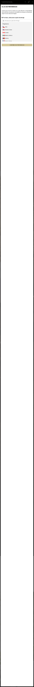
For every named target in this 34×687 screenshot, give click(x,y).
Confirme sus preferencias (17, 45)
